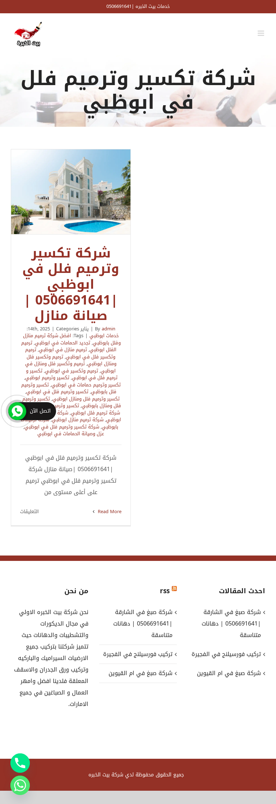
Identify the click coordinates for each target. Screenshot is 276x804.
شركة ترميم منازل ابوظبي (78, 419)
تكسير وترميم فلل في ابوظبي (57, 391)
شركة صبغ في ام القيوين (140, 673)
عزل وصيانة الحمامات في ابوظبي (70, 433)
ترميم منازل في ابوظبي (63, 349)
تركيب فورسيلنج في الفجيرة (137, 654)
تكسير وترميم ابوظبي (47, 377)
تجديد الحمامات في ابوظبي (62, 342)
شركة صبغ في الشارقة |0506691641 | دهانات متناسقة (142, 624)
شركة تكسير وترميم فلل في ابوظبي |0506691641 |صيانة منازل (71, 192)
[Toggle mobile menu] (261, 33)
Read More (108, 511)
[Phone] (20, 763)
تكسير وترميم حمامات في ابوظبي (86, 384)
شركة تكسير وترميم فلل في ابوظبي (61, 426)
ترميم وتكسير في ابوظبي (71, 370)
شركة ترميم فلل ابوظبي (95, 412)
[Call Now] (17, 411)
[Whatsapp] (20, 785)
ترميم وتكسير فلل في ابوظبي (70, 353)
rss (165, 591)
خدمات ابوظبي (104, 335)
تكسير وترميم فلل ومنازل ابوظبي (86, 398)
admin (108, 328)
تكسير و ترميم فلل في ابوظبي (72, 374)
